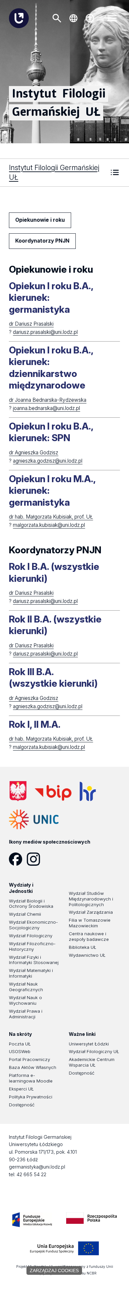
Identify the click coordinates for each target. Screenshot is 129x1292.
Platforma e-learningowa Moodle (31, 1078)
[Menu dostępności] (90, 18)
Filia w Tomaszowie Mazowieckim (89, 922)
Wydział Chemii (25, 914)
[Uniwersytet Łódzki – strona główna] (19, 18)
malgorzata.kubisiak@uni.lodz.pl (49, 525)
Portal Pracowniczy (29, 1059)
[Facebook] (18, 859)
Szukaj (57, 18)
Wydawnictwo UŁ (87, 955)
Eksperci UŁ (21, 1088)
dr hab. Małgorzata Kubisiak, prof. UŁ (51, 517)
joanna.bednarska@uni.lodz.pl (46, 408)
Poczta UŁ (20, 1043)
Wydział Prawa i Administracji (25, 1013)
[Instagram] (36, 859)
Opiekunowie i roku (40, 220)
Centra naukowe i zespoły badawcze (89, 936)
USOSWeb (19, 1051)
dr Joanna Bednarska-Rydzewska (47, 400)
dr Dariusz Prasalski (31, 324)
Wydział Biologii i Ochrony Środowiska (31, 903)
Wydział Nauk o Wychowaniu (25, 1000)
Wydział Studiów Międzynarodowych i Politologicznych (91, 899)
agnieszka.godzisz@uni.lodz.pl (47, 461)
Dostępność (21, 1104)
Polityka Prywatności (30, 1096)
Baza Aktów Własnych (32, 1067)
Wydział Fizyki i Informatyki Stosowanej (34, 959)
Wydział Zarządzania (91, 912)
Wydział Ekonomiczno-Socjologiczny (33, 924)
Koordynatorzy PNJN (42, 241)
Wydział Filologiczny (30, 935)
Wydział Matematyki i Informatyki (31, 973)
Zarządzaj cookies (54, 1270)
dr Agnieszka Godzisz (33, 452)
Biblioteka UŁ (82, 947)
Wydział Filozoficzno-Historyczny (32, 946)
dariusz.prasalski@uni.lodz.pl (45, 332)
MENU (112, 18)
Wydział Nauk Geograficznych (26, 986)
